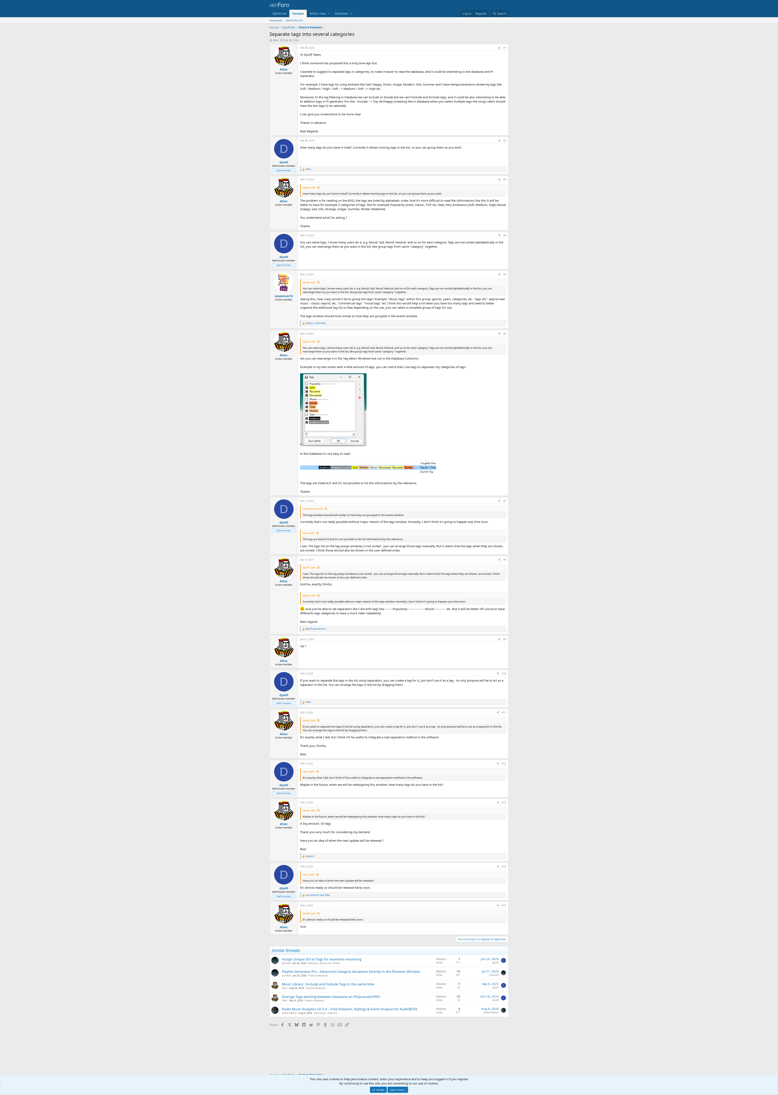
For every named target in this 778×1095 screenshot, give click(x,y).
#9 (504, 639)
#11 (504, 712)
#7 (504, 501)
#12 (504, 763)
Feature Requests (318, 975)
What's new (318, 13)
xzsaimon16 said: (313, 509)
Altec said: (309, 533)
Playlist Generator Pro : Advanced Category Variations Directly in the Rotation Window (351, 971)
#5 (504, 274)
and (316, 323)
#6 (504, 333)
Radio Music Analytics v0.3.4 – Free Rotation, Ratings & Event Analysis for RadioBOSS (349, 1009)
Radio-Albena (289, 1013)
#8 (504, 559)
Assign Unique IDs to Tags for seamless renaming (321, 959)
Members (341, 13)
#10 (504, 673)
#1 (504, 47)
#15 (504, 905)
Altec (276, 40)
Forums (298, 13)
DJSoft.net (279, 13)
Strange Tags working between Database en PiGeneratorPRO (331, 996)
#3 (504, 179)
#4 (504, 235)
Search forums (294, 20)
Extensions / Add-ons (325, 1013)
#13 (504, 802)
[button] (329, 13)
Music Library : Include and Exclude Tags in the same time (328, 984)
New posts (275, 20)
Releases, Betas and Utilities (324, 963)
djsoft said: (309, 187)
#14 (504, 866)
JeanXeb (286, 963)
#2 (504, 140)
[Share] (499, 48)
